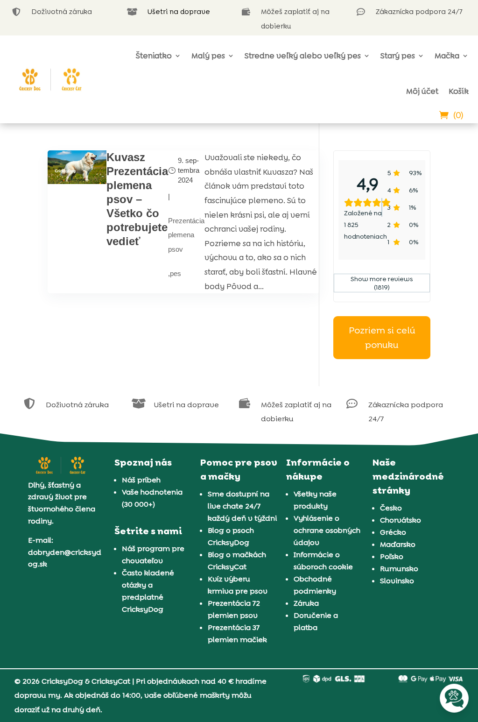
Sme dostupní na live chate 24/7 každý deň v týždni (242, 506)
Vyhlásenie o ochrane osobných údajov (327, 530)
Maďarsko (397, 544)
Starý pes (397, 55)
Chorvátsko (400, 520)
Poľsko (391, 556)
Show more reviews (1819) (382, 283)
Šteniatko (154, 55)
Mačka (447, 55)
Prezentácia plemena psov (186, 235)
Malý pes (208, 55)
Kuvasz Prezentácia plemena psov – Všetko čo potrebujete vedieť (137, 199)
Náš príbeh (141, 480)
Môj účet (422, 91)
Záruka (306, 603)
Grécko (393, 532)
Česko (391, 508)
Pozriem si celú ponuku (382, 337)
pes (175, 273)
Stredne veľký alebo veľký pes (303, 55)
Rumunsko (399, 568)
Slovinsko (397, 581)
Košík (459, 91)
